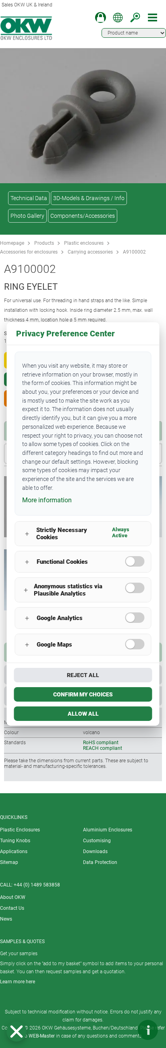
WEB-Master (42, 1036)
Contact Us (12, 908)
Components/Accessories (82, 216)
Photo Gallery (27, 216)
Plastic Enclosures (20, 830)
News (6, 919)
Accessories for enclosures (29, 252)
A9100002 (134, 252)
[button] (16, 1031)
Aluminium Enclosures (107, 830)
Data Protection (100, 862)
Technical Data (28, 198)
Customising (97, 840)
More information (47, 500)
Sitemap (9, 862)
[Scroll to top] (124, 1030)
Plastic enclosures (84, 243)
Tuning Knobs (15, 840)
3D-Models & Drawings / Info (88, 198)
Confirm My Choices (83, 694)
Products (44, 243)
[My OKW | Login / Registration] (100, 17)
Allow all (83, 713)
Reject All (83, 675)
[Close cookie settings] (16, 1031)
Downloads (95, 851)
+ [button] (27, 534)
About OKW (12, 897)
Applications (13, 851)
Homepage (12, 243)
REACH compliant (102, 748)
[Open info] (148, 1030)
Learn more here (17, 982)
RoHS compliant (100, 742)
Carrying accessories (90, 252)
